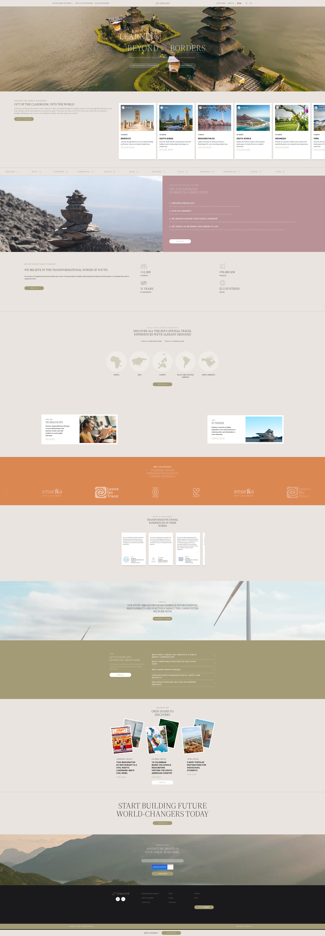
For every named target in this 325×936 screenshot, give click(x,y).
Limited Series (221, 3)
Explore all (162, 384)
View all (120, 675)
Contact (197, 893)
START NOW (180, 241)
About (171, 893)
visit (204, 907)
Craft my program (148, 898)
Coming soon (218, 438)
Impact (171, 898)
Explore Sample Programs (62, 3)
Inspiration (172, 902)
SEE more (50, 439)
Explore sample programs (144, 65)
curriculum (174, 341)
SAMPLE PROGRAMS (24, 119)
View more (121, 777)
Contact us (162, 823)
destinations (151, 341)
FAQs (196, 898)
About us (34, 288)
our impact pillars (162, 619)
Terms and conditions (81, 926)
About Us (231, 3)
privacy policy (244, 926)
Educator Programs (102, 3)
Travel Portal (146, 902)
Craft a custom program (84, 3)
